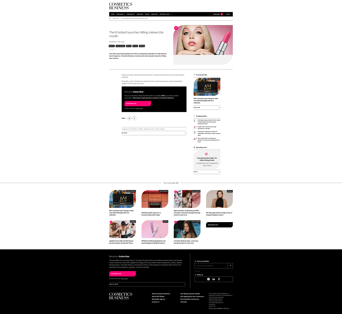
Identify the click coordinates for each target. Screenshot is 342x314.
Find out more (113, 284)
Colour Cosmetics (120, 45)
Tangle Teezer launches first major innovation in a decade (209, 128)
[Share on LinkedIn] (129, 118)
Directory (154, 14)
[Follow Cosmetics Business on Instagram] (208, 280)
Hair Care (129, 45)
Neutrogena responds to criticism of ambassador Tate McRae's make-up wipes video (209, 133)
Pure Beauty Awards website (190, 294)
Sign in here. (139, 108)
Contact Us (155, 302)
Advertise (183, 302)
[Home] (110, 18)
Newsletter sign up (158, 299)
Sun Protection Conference (189, 299)
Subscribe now (131, 103)
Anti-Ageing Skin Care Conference (192, 296)
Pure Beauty (131, 14)
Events (147, 14)
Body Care (111, 45)
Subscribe (216, 14)
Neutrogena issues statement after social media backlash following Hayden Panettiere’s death (209, 122)
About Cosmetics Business (161, 294)
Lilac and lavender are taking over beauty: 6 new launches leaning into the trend (209, 140)
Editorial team (164, 14)
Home (112, 14)
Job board (140, 14)
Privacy (226, 308)
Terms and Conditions (216, 308)
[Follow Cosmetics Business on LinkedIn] (213, 280)
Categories (119, 14)
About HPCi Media (158, 296)
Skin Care (135, 45)
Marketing (141, 45)
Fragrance (229, 191)
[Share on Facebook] (134, 118)
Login (228, 14)
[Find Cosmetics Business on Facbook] (218, 280)
